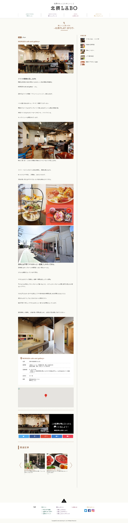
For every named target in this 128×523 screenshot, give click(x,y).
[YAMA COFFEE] (94, 47)
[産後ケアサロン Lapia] (94, 64)
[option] (34, 469)
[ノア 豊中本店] (94, 59)
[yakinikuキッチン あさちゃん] (34, 461)
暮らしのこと (52, 15)
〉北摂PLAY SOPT (47, 511)
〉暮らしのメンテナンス (63, 513)
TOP (34, 507)
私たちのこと (98, 15)
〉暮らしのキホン (61, 509)
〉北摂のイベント (46, 513)
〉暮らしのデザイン (61, 511)
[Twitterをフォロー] (85, 511)
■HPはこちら (32, 380)
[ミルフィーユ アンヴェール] (57, 461)
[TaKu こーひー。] (94, 53)
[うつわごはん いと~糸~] (94, 41)
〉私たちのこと (90, 507)
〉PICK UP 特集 (46, 509)
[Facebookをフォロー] (89, 511)
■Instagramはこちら (34, 379)
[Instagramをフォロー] (93, 511)
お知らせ (76, 15)
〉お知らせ (74, 507)
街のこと (29, 15)
